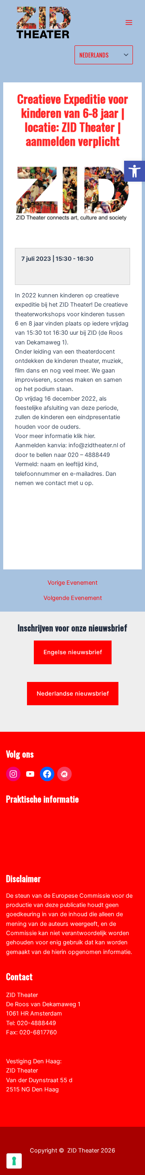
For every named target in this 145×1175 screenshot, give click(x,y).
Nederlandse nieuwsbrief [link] (73, 693)
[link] (134, 171)
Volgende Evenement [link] (73, 598)
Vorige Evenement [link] (72, 583)
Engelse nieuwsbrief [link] (73, 652)
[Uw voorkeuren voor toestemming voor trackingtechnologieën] (14, 1161)
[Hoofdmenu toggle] (129, 22)
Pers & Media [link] (23, 827)
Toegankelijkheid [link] (29, 855)
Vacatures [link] (19, 845)
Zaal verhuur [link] (22, 836)
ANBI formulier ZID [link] (31, 817)
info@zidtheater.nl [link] (31, 1041)
